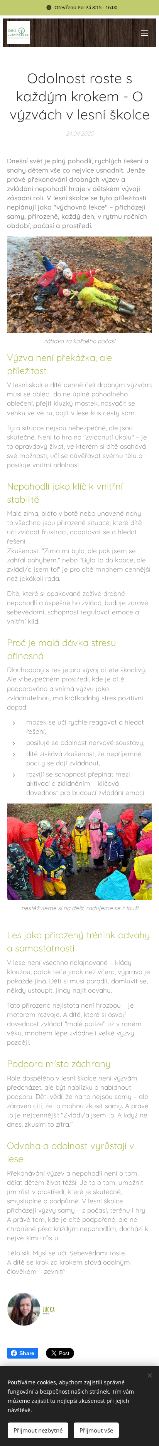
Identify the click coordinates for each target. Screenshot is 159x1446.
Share (26, 1353)
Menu (144, 32)
